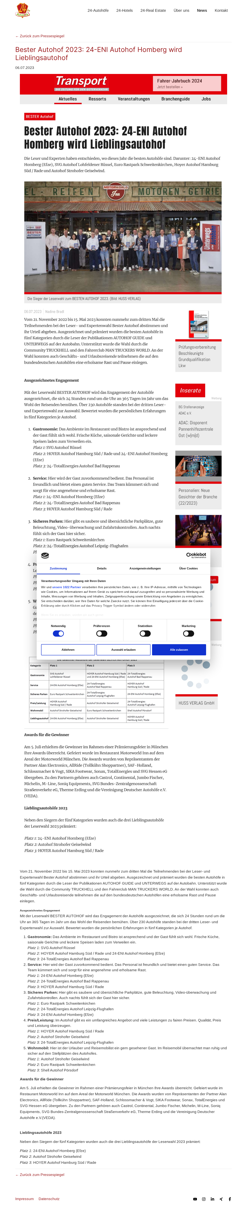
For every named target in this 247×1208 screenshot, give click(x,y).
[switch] (101, 633)
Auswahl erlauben (123, 649)
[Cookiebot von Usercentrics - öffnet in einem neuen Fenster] (189, 555)
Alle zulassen (179, 649)
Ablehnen (68, 649)
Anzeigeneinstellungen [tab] (145, 568)
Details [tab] (102, 568)
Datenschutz (49, 1199)
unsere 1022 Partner (66, 587)
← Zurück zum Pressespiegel (39, 36)
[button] (98, 10)
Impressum (24, 1199)
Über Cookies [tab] (188, 568)
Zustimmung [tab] (58, 568)
